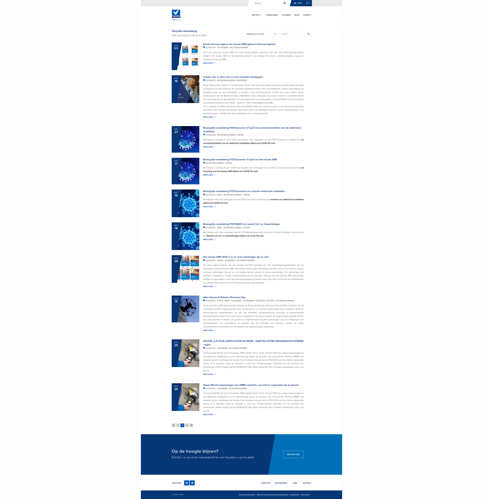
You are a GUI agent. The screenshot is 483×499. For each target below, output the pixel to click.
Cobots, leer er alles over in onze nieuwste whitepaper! (233, 77)
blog (297, 15)
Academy (286, 15)
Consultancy (272, 15)
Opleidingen (230, 260)
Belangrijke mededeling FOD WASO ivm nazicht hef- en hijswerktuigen (241, 224)
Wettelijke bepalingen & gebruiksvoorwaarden (273, 495)
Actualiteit (211, 47)
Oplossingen (222, 47)
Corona (240, 135)
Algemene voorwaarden (247, 495)
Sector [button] (255, 15)
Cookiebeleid (294, 495)
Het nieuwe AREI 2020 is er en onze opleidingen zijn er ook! (236, 257)
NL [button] (307, 3)
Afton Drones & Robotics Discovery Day (224, 297)
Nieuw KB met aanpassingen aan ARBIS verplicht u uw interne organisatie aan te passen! (251, 385)
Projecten (260, 301)
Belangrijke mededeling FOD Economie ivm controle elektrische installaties (244, 191)
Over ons (265, 483)
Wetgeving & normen (239, 47)
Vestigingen (281, 483)
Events (220, 260)
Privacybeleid (305, 495)
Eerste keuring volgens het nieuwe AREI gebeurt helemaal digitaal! (239, 44)
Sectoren (270, 301)
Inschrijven (293, 454)
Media (219, 195)
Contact (307, 15)
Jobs (295, 483)
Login (299, 3)
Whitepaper (242, 80)
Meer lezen (208, 63)
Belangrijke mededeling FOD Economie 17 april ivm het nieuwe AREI (240, 159)
